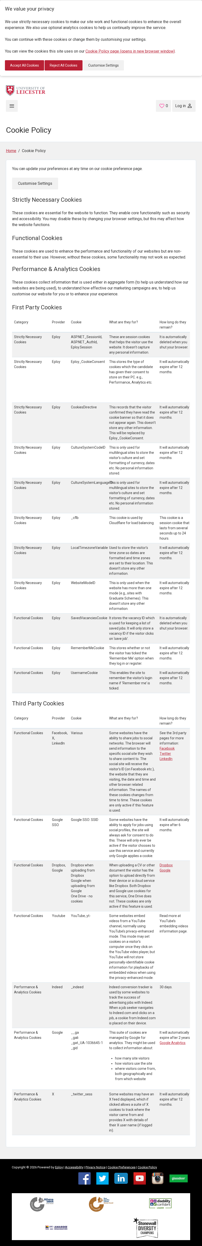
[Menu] (12, 106)
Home (11, 150)
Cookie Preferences (121, 1167)
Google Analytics (172, 1043)
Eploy (59, 1167)
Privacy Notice (95, 1167)
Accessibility (74, 1167)
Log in (180, 105)
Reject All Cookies (63, 65)
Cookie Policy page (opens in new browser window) (130, 51)
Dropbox (166, 865)
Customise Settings (103, 65)
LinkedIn (166, 759)
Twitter (165, 754)
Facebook (167, 748)
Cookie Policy (147, 1167)
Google (165, 870)
